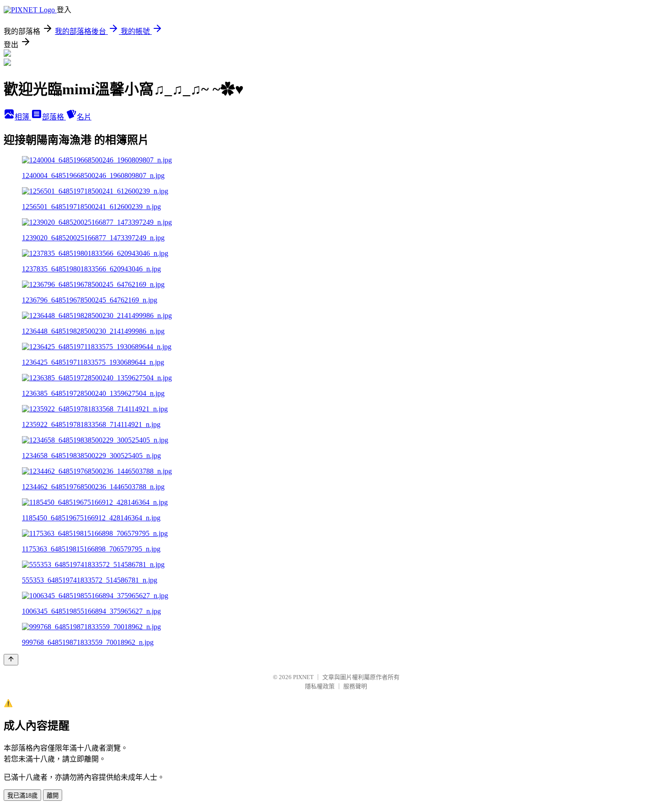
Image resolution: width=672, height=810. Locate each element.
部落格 (54, 117)
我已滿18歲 (22, 795)
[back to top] (11, 659)
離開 (53, 795)
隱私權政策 (320, 686)
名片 (84, 117)
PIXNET (303, 677)
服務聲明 (355, 686)
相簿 (23, 117)
